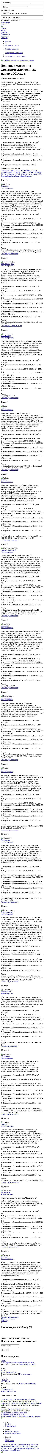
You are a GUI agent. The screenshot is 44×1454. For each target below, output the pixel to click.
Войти (3, 24)
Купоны (4, 32)
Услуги (3, 1361)
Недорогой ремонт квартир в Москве (14, 1409)
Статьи (7, 1439)
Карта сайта (9, 1441)
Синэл (35, 170)
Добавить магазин (11, 1431)
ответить (32, 1364)
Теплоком (28, 176)
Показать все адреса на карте (11, 326)
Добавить (5, 1350)
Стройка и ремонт (9, 60)
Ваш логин (7, 3)
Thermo (3, 174)
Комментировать (7, 188)
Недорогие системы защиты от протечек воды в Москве (21, 1403)
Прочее (22, 1374)
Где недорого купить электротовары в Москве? (18, 1399)
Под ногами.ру (36, 172)
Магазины (4, 36)
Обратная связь (10, 1426)
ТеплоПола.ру (27, 170)
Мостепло (26, 172)
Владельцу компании (13, 1433)
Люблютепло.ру (22, 174)
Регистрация (5, 22)
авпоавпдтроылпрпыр (9, 1372)
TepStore (4, 172)
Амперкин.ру (33, 174)
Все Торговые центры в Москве (12, 1414)
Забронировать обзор (8, 1391)
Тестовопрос (5, 1382)
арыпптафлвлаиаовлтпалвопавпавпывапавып (17, 1363)
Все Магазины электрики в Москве (14, 1413)
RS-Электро (5, 1056)
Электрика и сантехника (25, 60)
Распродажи (5, 34)
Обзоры (4, 28)
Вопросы (4, 38)
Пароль (5, 7)
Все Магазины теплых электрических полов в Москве (20, 1416)
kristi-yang (4, 1321)
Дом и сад (4, 1380)
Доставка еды (24, 1364)
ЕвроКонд (11, 176)
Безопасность (24, 1383)
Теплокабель (19, 176)
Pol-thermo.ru (11, 174)
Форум (3, 30)
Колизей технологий (14, 172)
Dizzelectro (5, 170)
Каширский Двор (15, 170)
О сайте (8, 1424)
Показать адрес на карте (9, 254)
